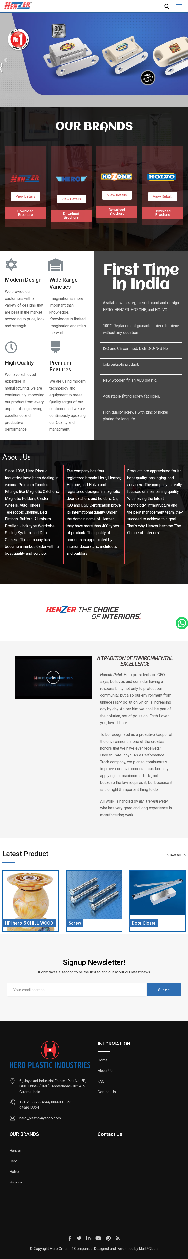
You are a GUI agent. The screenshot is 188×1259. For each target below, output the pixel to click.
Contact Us (107, 1092)
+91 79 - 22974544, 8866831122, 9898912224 (45, 1105)
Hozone (16, 1182)
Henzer (15, 1150)
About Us (105, 1071)
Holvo (14, 1172)
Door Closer (80, 923)
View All (174, 855)
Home (102, 1060)
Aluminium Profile (149, 923)
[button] (5, 60)
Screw (11, 923)
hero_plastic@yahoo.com (40, 1118)
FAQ (101, 1081)
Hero (13, 1161)
